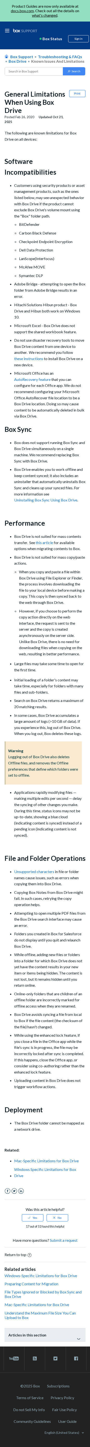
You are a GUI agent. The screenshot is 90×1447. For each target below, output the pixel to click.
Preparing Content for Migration (31, 1283)
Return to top (15, 1254)
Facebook (8, 1191)
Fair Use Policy (64, 1409)
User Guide (67, 1421)
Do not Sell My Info (29, 1409)
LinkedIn (21, 1191)
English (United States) (62, 1432)
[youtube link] (14, 1358)
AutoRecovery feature (32, 379)
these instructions (28, 358)
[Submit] (74, 71)
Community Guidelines (32, 1421)
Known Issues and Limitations (57, 61)
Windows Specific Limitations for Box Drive (45, 1172)
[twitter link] (55, 1358)
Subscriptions (58, 1386)
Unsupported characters (34, 871)
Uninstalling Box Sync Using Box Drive (45, 500)
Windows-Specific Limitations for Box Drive (41, 1275)
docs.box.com (22, 10)
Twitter (14, 1191)
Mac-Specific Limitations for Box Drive (46, 1160)
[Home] (25, 31)
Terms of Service (29, 1397)
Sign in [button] (78, 38)
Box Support (21, 56)
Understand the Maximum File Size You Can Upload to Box (40, 1315)
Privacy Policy (62, 1397)
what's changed (44, 15)
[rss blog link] (34, 1358)
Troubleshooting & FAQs (60, 56)
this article (44, 542)
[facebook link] (76, 1358)
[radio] (32, 1217)
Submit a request (64, 1240)
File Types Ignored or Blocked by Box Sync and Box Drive (43, 1294)
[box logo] (25, 30)
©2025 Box (30, 1386)
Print (77, 93)
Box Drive (17, 61)
